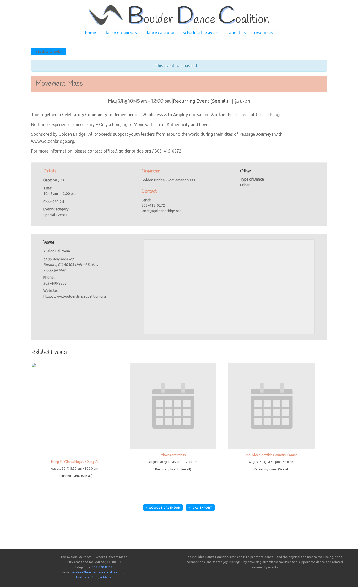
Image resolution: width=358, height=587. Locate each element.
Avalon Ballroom (56, 251)
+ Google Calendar (163, 507)
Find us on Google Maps (93, 577)
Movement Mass (173, 455)
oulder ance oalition (198, 20)
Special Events (55, 215)
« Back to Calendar (48, 51)
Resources (263, 32)
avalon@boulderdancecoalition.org (98, 572)
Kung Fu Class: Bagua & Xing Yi (74, 461)
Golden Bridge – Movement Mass (168, 180)
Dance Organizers (120, 32)
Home (90, 32)
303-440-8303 (102, 567)
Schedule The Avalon (202, 32)
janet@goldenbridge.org (161, 211)
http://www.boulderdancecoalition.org (74, 296)
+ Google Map (54, 270)
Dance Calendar (160, 32)
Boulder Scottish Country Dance (271, 455)
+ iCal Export (200, 507)
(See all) (219, 101)
